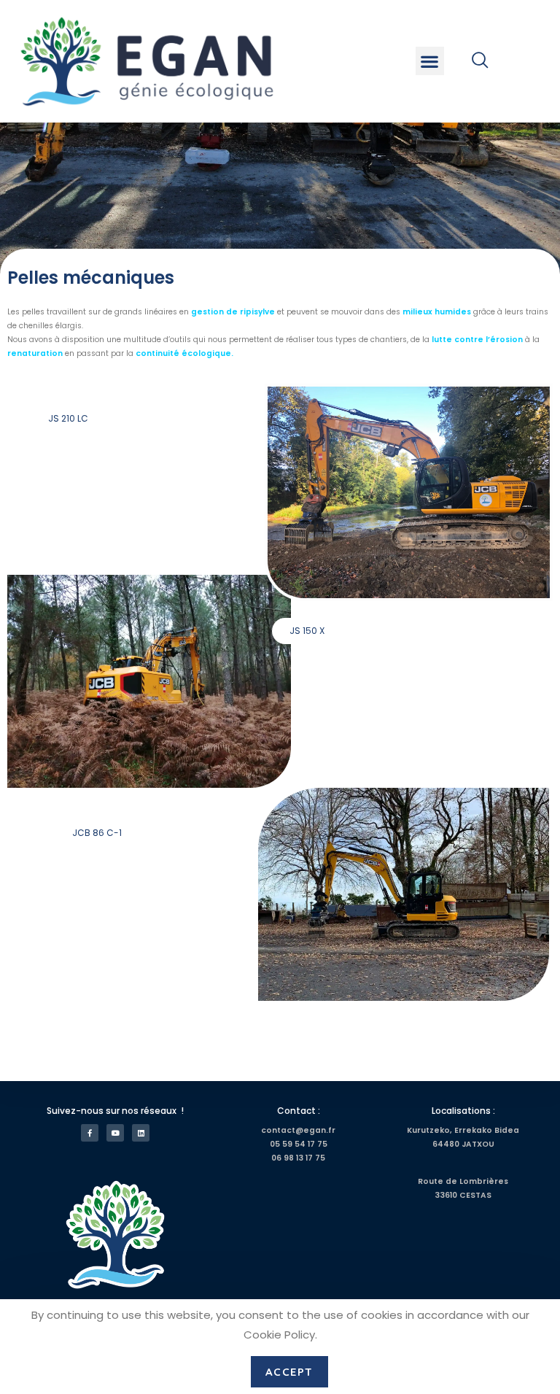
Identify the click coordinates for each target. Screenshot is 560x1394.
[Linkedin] (140, 1133)
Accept (289, 1372)
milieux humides (436, 311)
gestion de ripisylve (233, 311)
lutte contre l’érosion (477, 339)
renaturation (35, 353)
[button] (430, 61)
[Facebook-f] (89, 1133)
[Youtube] (115, 1133)
